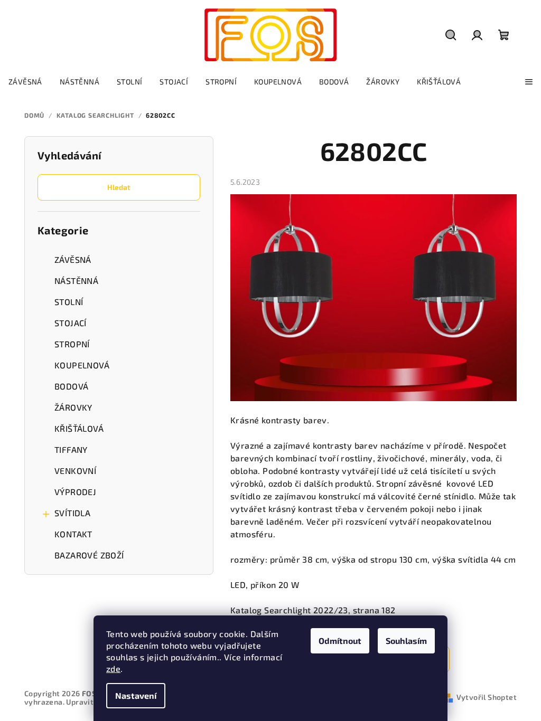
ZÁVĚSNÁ (72, 259)
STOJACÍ (70, 323)
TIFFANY (71, 449)
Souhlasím (406, 640)
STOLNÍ (68, 302)
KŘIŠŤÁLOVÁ (79, 428)
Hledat (118, 187)
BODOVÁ (71, 386)
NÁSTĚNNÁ (76, 281)
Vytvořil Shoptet (486, 696)
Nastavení (135, 695)
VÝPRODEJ (75, 492)
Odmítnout (340, 640)
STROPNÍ (72, 344)
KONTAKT (73, 534)
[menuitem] (25, 82)
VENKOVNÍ (75, 471)
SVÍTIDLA (72, 513)
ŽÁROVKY (73, 407)
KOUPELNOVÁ (81, 365)
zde (113, 668)
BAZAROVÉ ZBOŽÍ (89, 555)
